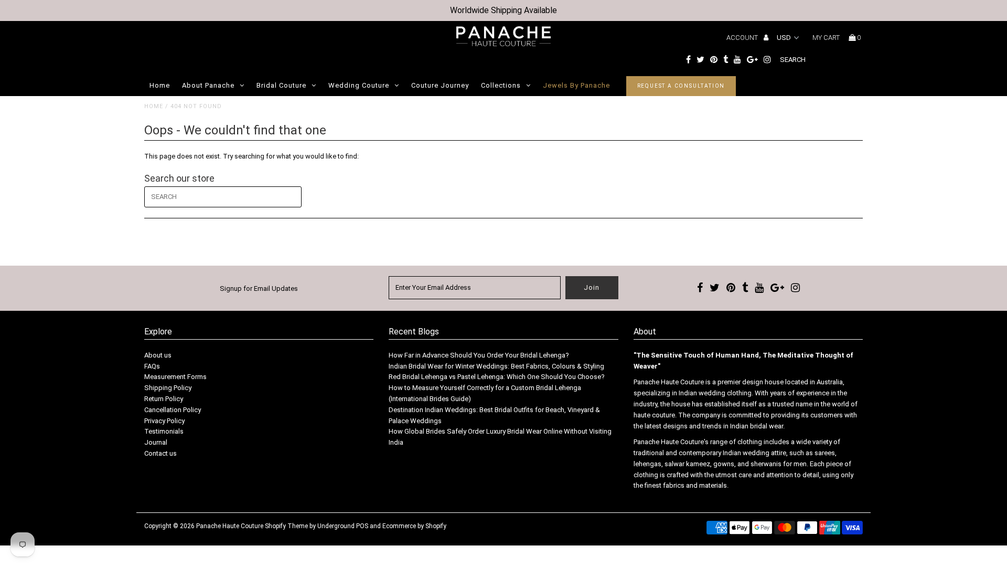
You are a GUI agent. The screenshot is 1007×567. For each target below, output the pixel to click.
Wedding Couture (358, 85)
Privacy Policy (164, 421)
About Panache (208, 85)
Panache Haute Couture (229, 526)
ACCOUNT (742, 37)
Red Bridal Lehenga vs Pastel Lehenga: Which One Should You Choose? (497, 377)
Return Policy (163, 399)
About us (158, 355)
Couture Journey (440, 85)
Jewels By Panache (576, 85)
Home (159, 85)
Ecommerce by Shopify (414, 526)
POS (362, 526)
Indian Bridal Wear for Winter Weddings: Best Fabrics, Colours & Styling (496, 366)
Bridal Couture (281, 85)
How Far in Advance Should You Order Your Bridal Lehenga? (479, 355)
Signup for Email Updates (259, 288)
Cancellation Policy (172, 410)
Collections (501, 85)
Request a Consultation (681, 86)
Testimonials (164, 431)
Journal (155, 442)
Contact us (160, 453)
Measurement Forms (175, 377)
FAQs (152, 366)
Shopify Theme (286, 526)
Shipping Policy (167, 388)
